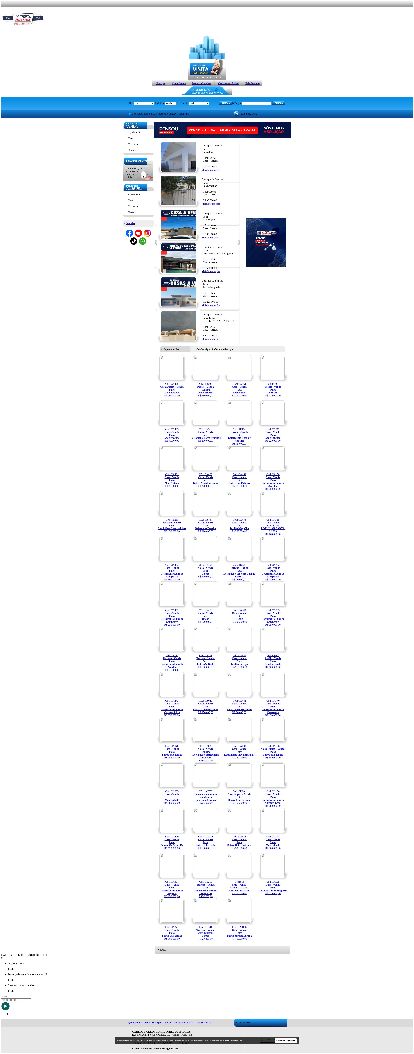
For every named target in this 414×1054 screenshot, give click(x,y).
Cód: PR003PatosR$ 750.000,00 (273, 389)
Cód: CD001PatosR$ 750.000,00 (239, 797)
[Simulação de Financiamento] (138, 180)
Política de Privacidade (233, 1041)
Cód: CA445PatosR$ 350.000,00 (273, 617)
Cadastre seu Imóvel (228, 83)
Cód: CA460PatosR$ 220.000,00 (205, 480)
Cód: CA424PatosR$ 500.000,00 (239, 842)
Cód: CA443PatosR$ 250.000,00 (172, 708)
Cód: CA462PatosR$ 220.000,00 (273, 435)
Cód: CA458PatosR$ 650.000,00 (273, 481)
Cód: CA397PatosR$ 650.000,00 (172, 889)
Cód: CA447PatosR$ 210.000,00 (239, 661)
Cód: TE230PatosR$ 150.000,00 (172, 525)
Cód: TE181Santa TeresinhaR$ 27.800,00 (205, 933)
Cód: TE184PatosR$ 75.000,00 (239, 436)
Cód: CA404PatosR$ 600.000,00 (273, 842)
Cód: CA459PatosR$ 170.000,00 (239, 480)
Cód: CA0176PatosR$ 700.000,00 (239, 933)
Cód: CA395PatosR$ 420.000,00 (273, 887)
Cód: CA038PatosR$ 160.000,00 (239, 752)
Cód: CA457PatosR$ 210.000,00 (205, 525)
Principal (160, 83)
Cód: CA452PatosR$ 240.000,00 (273, 572)
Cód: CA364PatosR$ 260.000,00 (206, 435)
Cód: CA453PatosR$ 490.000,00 (172, 572)
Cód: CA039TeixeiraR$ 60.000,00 (205, 753)
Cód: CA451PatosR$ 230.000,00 (172, 617)
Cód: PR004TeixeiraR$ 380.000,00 (205, 389)
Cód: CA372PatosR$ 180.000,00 (172, 933)
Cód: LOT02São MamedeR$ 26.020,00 (205, 797)
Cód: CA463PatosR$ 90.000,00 (172, 435)
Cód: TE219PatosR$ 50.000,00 (205, 889)
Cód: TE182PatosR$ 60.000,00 (172, 662)
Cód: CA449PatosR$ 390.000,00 (239, 616)
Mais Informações (211, 170)
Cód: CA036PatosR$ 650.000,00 (273, 752)
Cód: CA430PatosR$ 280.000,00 (273, 798)
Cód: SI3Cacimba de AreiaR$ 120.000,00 (239, 887)
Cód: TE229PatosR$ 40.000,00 (239, 572)
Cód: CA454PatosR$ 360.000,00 (205, 571)
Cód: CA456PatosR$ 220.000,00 (239, 525)
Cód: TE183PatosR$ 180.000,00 (205, 661)
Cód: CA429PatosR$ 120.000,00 (171, 842)
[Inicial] (22, 27)
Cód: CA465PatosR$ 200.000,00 (172, 389)
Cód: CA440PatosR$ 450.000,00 (273, 708)
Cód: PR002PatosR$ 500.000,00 (273, 661)
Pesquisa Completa (201, 83)
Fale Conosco (252, 83)
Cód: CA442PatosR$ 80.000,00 (239, 706)
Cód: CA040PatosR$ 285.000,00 (172, 752)
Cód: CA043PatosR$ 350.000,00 (205, 706)
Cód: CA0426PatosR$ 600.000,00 (205, 842)
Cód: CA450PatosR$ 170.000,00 (205, 616)
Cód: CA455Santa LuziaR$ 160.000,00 (273, 527)
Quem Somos (179, 83)
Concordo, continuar (285, 1041)
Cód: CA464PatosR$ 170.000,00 (239, 389)
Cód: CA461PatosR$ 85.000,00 (172, 480)
